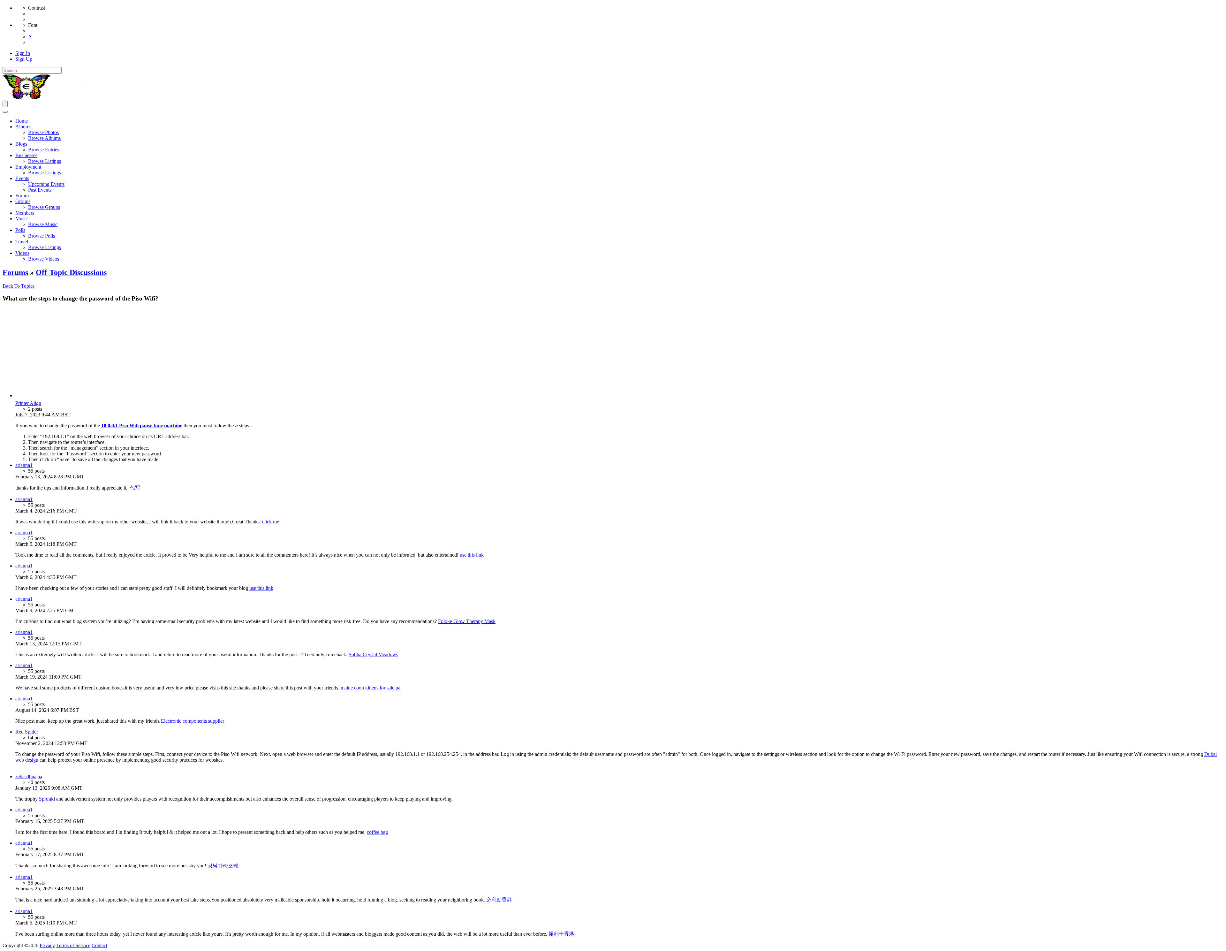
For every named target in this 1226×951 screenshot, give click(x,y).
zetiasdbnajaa (28, 776)
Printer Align (28, 403)
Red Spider (26, 731)
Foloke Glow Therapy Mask (467, 621)
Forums (15, 272)
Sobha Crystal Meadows (373, 654)
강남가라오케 (223, 865)
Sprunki (47, 799)
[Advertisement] (619, 352)
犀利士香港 (561, 934)
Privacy (47, 945)
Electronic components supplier (192, 721)
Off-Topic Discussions (71, 272)
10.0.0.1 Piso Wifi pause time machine (141, 425)
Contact (99, 945)
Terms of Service (73, 945)
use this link (472, 555)
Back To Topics (18, 286)
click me (270, 521)
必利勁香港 (499, 899)
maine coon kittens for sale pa (370, 687)
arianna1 (24, 465)
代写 (135, 488)
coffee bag (377, 832)
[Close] (5, 112)
